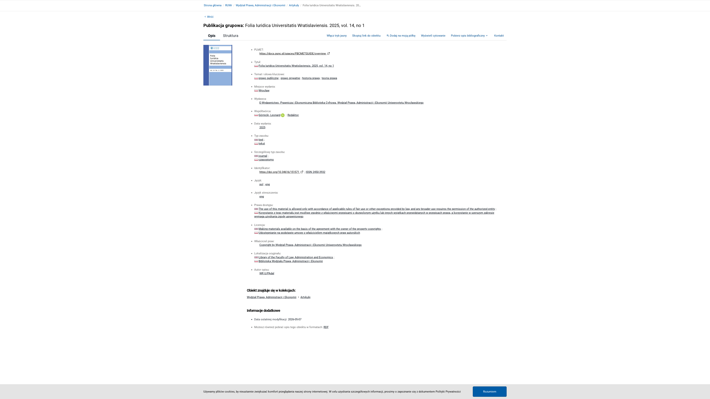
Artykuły (294, 5)
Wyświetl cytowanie (433, 35)
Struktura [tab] (230, 35)
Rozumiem (489, 391)
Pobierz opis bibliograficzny (468, 35)
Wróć (210, 16)
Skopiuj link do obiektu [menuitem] (366, 35)
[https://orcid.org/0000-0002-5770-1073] (283, 115)
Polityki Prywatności (448, 391)
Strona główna (213, 5)
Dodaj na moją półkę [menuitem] (402, 35)
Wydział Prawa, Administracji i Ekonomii (260, 5)
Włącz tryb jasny (337, 35)
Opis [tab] (211, 35)
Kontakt (499, 35)
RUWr (228, 5)
